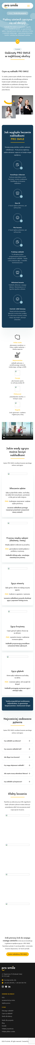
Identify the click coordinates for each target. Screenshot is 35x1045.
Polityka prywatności (8, 1029)
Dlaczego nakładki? (7, 1011)
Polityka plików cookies (8, 1031)
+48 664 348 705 (21, 983)
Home (10, 13)
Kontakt (4, 1026)
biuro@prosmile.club (10, 980)
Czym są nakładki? (7, 1013)
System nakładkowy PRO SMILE (17, 954)
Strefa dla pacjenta (7, 1020)
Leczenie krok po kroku (8, 1000)
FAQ (3, 997)
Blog (3, 1023)
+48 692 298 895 (9, 983)
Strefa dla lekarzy (7, 1016)
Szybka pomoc (6, 1003)
